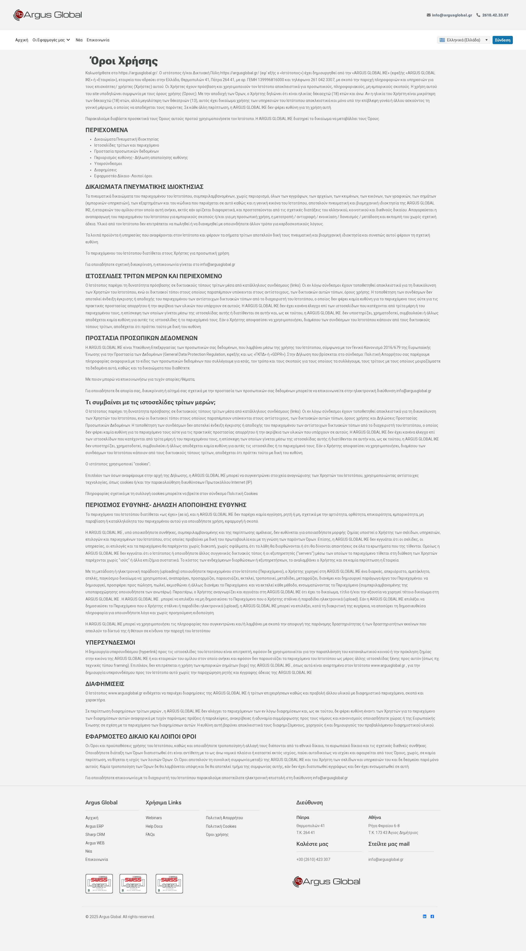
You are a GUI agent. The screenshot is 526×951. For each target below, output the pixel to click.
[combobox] (463, 40)
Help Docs (154, 826)
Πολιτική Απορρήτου (224, 818)
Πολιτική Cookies (221, 826)
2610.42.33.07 (495, 15)
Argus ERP (94, 826)
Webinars (154, 818)
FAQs (150, 834)
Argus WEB (95, 843)
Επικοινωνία (96, 859)
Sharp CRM (95, 834)
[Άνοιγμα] (486, 40)
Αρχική (91, 818)
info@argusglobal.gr (452, 15)
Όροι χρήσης (217, 834)
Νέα (88, 851)
